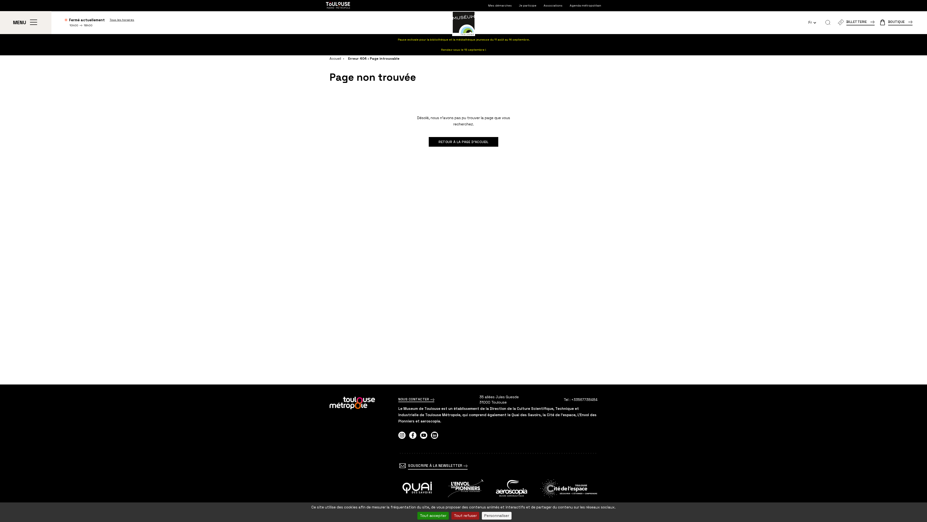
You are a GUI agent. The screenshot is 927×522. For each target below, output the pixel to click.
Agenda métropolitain (585, 5)
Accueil (335, 58)
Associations (553, 5)
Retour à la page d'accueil (463, 142)
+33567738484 (584, 399)
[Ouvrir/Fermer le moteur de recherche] (828, 22)
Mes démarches (500, 5)
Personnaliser (496, 515)
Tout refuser (465, 515)
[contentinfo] (463, 453)
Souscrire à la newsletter (435, 465)
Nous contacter (414, 399)
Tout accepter (433, 515)
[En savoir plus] (417, 488)
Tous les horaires (122, 20)
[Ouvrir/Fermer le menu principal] (33, 22)
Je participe (527, 5)
